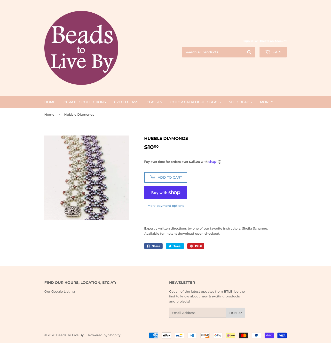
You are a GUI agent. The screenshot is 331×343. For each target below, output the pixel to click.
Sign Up (235, 313)
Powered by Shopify (104, 335)
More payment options (166, 205)
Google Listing (63, 291)
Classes (154, 102)
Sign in (248, 41)
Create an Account (273, 41)
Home (49, 102)
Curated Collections (84, 102)
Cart (277, 52)
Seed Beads (240, 102)
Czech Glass (126, 102)
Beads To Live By (70, 335)
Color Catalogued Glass (195, 102)
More (265, 102)
